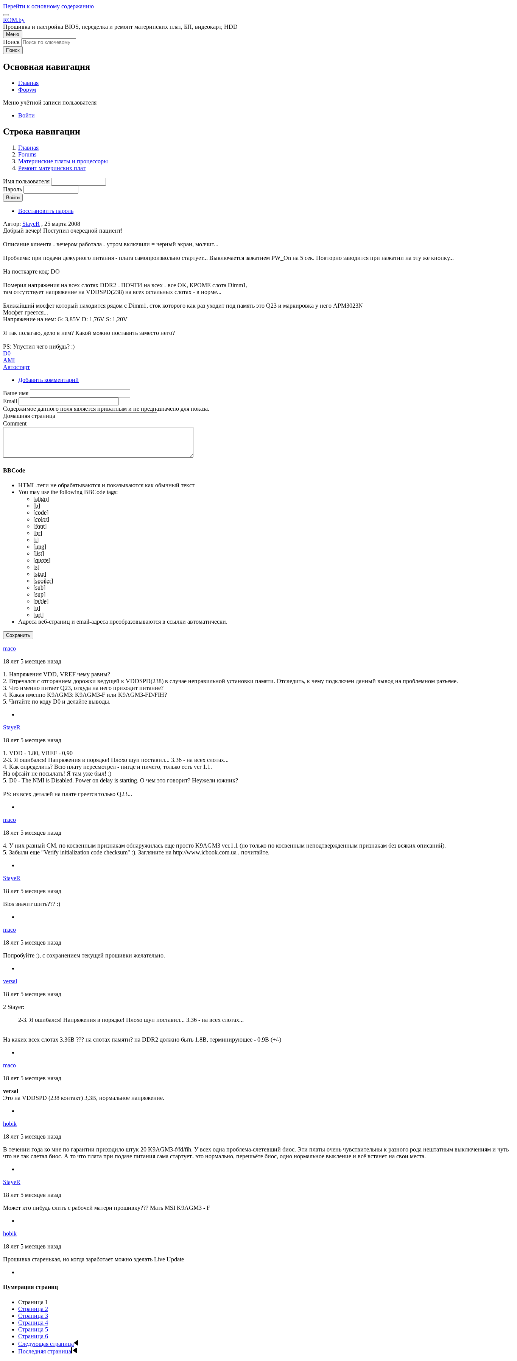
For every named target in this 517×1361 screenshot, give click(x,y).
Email (10, 401)
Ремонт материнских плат (52, 168)
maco (9, 648)
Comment (14, 423)
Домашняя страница (29, 416)
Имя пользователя (26, 181)
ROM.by (14, 20)
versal (10, 981)
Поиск (11, 42)
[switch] (6, 15)
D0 (7, 353)
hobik (10, 1123)
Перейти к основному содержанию (48, 6)
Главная (28, 147)
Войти (26, 115)
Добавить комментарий (48, 380)
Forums (27, 154)
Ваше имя (15, 393)
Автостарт (16, 367)
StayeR (31, 224)
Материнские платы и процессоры (63, 161)
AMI (9, 360)
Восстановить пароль (45, 211)
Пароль (12, 189)
